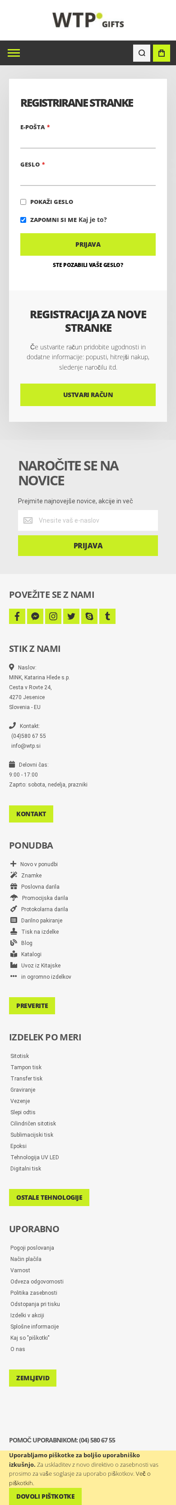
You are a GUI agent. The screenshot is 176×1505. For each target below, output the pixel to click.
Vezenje (20, 1101)
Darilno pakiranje (39, 920)
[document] (88, 1478)
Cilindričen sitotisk (33, 1124)
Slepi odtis (23, 1112)
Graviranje (22, 1090)
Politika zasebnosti (33, 1293)
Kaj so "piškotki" (30, 1338)
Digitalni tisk (25, 1169)
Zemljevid (32, 1378)
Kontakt (31, 813)
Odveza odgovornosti (37, 1282)
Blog (24, 943)
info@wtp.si (26, 746)
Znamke (29, 875)
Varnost (20, 1270)
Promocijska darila (43, 898)
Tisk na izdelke (38, 932)
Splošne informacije (34, 1327)
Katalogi (29, 954)
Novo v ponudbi (37, 864)
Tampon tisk (26, 1067)
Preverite (32, 1005)
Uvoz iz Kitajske (38, 966)
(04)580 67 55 (28, 736)
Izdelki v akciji (27, 1315)
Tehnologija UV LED (34, 1157)
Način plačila (26, 1259)
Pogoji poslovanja (32, 1248)
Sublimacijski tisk (31, 1135)
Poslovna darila (38, 887)
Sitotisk (19, 1056)
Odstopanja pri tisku (35, 1304)
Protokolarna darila (42, 909)
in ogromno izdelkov (44, 977)
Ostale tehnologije (49, 1197)
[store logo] (88, 20)
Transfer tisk (26, 1079)
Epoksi (18, 1146)
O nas (17, 1349)
